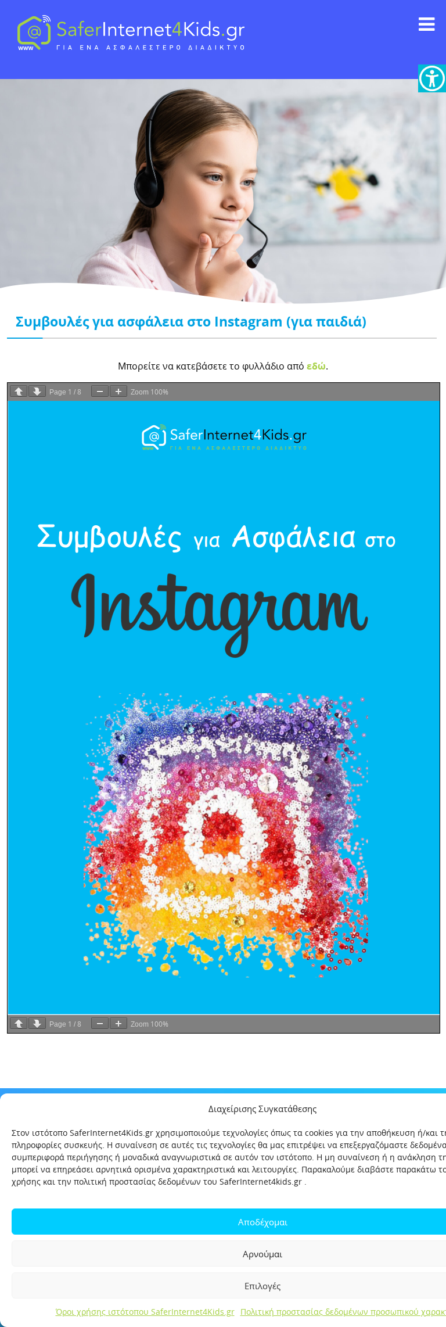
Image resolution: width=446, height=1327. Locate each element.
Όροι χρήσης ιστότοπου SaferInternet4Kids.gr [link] (145, 1311)
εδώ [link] (316, 366)
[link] (432, 78)
